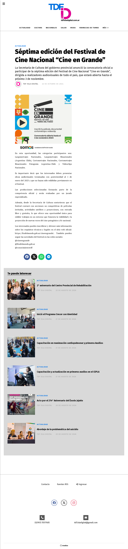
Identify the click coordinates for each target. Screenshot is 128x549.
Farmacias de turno (89, 28)
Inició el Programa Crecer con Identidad (57, 314)
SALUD (64, 28)
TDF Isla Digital (30, 84)
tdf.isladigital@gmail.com (86, 522)
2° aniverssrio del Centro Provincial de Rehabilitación (64, 285)
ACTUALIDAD (24, 28)
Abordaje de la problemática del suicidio (57, 429)
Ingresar (82, 484)
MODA (73, 28)
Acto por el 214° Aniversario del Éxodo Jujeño (60, 400)
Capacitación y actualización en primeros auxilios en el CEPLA (68, 372)
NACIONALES (51, 28)
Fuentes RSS (62, 484)
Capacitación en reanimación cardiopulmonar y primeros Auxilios (70, 343)
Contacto (45, 484)
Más (105, 28)
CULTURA (38, 28)
